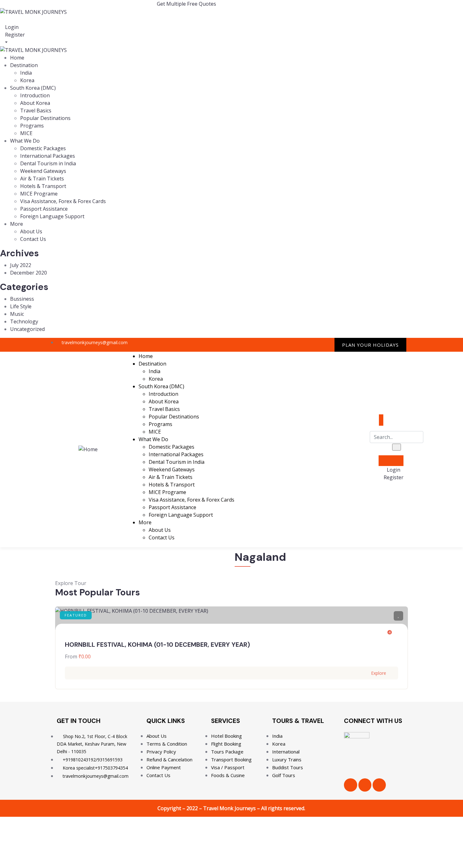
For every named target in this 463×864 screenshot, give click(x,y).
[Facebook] (288, 345)
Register (14, 34)
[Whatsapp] (326, 345)
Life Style (20, 306)
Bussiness (22, 298)
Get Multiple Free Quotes (186, 3)
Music (17, 313)
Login (11, 27)
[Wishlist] (398, 616)
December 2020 (28, 272)
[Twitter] (313, 345)
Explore (378, 673)
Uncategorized (27, 329)
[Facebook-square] (365, 785)
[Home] (88, 449)
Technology (24, 321)
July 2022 (20, 265)
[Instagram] (301, 345)
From (71, 656)
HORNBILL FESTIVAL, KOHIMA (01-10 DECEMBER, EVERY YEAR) (157, 644)
